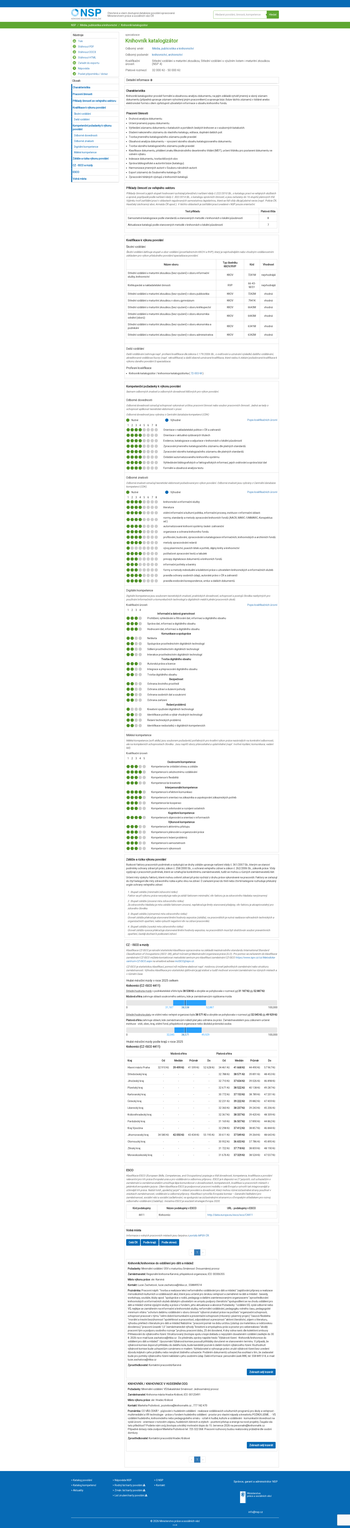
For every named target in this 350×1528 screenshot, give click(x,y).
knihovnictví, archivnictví (167, 54)
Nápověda (83, 68)
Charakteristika (81, 87)
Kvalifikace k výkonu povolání (89, 107)
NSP (73, 25)
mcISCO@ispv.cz (184, 961)
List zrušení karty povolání (129, 1495)
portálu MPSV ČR (199, 1235)
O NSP (159, 1480)
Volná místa (79, 178)
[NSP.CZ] (86, 18)
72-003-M (197, 373)
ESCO (76, 172)
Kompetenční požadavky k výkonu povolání (92, 127)
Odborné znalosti (84, 141)
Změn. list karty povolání (128, 1490)
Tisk (80, 41)
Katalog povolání (82, 1480)
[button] (191, 1252)
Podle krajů (149, 1242)
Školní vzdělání (82, 113)
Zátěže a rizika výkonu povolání (90, 158)
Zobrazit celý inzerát (261, 1372)
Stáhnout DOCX (86, 52)
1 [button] (197, 1252)
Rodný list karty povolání (128, 1485)
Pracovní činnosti (82, 94)
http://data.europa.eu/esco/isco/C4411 (230, 1214)
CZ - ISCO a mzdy (83, 165)
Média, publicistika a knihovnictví (98, 25)
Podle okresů (169, 1242)
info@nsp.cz (255, 1512)
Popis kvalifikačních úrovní (262, 419)
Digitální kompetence (86, 146)
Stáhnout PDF (85, 46)
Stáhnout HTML (86, 57)
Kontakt (160, 1485)
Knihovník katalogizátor (134, 25)
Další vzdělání (82, 119)
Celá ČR (133, 1242)
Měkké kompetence (85, 152)
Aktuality (78, 1490)
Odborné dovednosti (85, 135)
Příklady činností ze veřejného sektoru (94, 100)
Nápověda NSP (123, 1480)
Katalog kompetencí (84, 1485)
